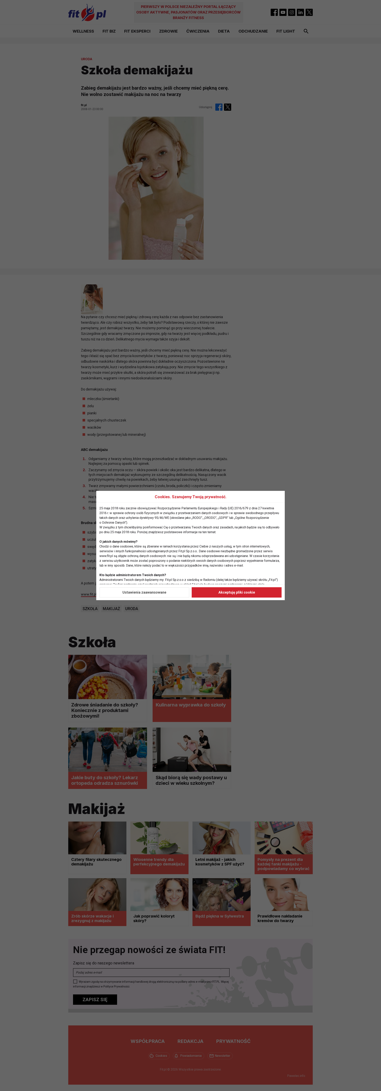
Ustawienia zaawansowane (144, 592)
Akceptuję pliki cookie (236, 592)
